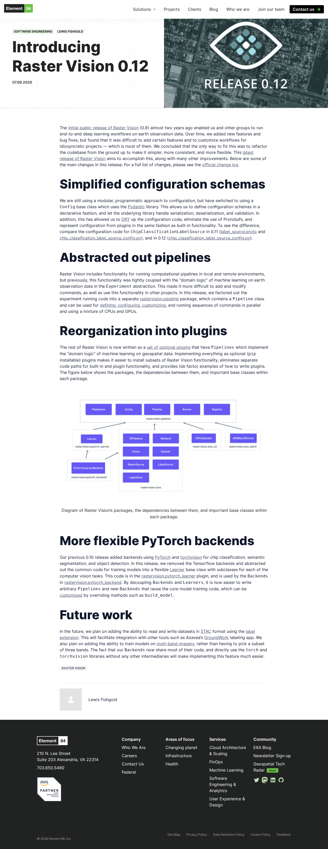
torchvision (191, 557)
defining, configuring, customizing (133, 305)
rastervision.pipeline (159, 298)
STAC (206, 631)
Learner (177, 569)
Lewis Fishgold (70, 31)
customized (71, 595)
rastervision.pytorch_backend (92, 582)
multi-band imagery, (176, 643)
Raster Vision (73, 668)
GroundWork (216, 637)
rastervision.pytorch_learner (168, 575)
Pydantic (136, 206)
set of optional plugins (168, 347)
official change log (220, 164)
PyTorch (163, 557)
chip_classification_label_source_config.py (100, 238)
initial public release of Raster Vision (103, 127)
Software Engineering (33, 31)
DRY (125, 219)
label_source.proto (239, 231)
